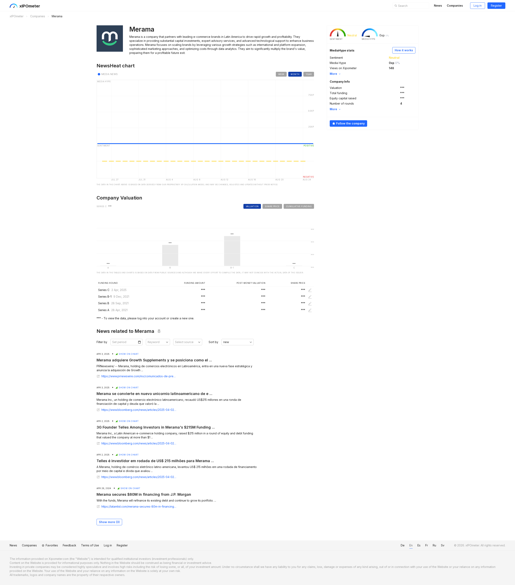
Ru (434, 545)
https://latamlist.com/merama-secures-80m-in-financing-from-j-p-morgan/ (139, 506)
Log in (478, 5)
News (438, 5)
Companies (455, 5)
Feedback (69, 545)
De (403, 545)
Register (496, 5)
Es (418, 545)
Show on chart (129, 354)
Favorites (52, 545)
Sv (442, 545)
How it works (404, 50)
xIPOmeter (29, 6)
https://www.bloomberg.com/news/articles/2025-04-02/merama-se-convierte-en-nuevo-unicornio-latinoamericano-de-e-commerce (139, 409)
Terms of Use (90, 545)
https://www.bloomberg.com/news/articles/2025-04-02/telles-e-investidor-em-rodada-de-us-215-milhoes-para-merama (139, 477)
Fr (426, 545)
